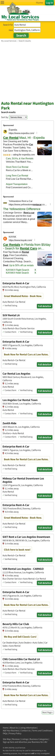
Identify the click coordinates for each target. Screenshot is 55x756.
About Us (14, 727)
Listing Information (28, 727)
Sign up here (8, 742)
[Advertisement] (27, 71)
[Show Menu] (2, 2)
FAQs (5, 733)
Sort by (4, 117)
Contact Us (26, 730)
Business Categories (39, 739)
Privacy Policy (15, 733)
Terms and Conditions (42, 730)
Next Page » (47, 712)
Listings (24, 739)
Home (5, 727)
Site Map (7, 739)
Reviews (16, 739)
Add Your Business (11, 730)
